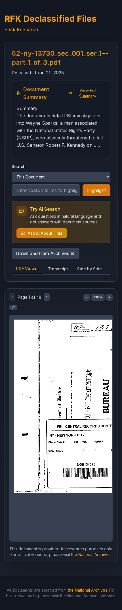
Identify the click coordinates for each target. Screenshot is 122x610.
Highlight (96, 190)
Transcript (58, 268)
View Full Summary (87, 93)
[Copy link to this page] (13, 307)
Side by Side (89, 268)
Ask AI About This (45, 233)
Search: (19, 166)
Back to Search (21, 29)
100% (97, 297)
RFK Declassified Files (50, 19)
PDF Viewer (27, 268)
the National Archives (91, 554)
